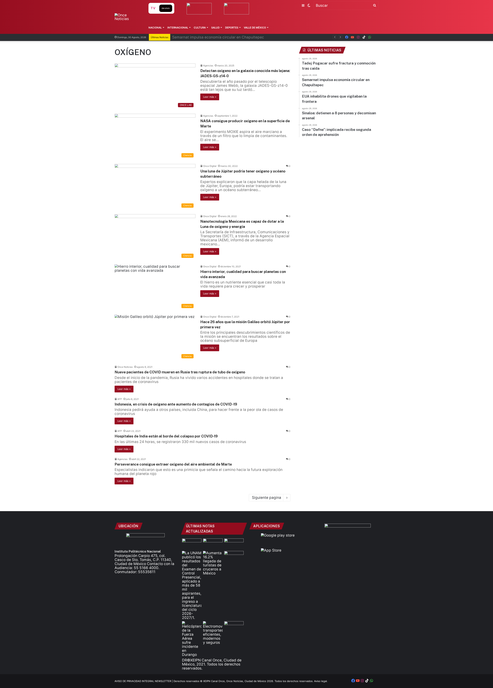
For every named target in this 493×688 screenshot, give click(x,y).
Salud (215, 27)
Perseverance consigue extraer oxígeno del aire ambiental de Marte (173, 464)
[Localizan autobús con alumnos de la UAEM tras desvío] (212, 543)
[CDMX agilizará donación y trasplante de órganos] (191, 543)
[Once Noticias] (128, 17)
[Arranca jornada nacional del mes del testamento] (234, 543)
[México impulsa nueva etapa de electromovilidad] (212, 633)
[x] (375, 37)
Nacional (155, 27)
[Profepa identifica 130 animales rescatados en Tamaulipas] (234, 556)
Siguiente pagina (266, 497)
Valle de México (255, 27)
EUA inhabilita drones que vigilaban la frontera (212, 37)
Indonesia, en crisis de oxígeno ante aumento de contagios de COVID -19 (176, 404)
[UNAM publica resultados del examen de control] (191, 585)
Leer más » (209, 96)
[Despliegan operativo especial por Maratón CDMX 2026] (234, 626)
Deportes (231, 27)
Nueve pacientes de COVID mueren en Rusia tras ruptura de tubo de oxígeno (180, 372)
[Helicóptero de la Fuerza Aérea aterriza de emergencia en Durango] (191, 639)
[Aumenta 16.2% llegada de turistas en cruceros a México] (212, 563)
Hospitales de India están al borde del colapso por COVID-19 (166, 436)
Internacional (177, 27)
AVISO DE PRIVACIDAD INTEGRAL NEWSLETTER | (144, 681)
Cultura (200, 27)
